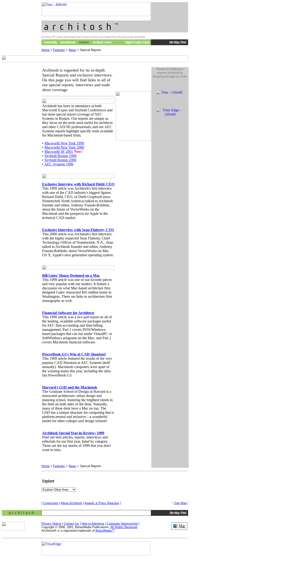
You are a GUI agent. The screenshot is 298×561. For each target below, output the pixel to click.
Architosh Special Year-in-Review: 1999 (73, 433)
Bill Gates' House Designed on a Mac (71, 275)
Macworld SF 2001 (58, 152)
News (72, 50)
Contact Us (71, 523)
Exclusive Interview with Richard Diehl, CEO (78, 184)
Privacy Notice (51, 523)
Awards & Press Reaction (102, 503)
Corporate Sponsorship (122, 523)
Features (59, 50)
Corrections (50, 503)
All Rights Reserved (123, 527)
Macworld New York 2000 (64, 147)
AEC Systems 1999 (58, 164)
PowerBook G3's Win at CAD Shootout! (74, 354)
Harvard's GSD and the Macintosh (69, 387)
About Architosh (71, 503)
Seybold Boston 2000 (60, 160)
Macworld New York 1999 (64, 143)
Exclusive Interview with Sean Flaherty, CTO (78, 230)
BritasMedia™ (105, 530)
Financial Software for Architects (68, 313)
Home (45, 50)
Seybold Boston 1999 (60, 156)
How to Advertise (92, 523)
